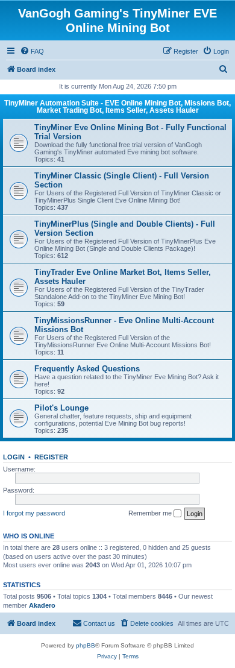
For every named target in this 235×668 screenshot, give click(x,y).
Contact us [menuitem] (99, 623)
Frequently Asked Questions (87, 368)
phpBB (85, 645)
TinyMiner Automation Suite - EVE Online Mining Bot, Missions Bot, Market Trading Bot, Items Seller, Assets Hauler (117, 107)
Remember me (151, 513)
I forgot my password (34, 513)
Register (51, 457)
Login (14, 457)
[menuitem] (32, 51)
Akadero (42, 605)
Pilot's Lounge (61, 407)
